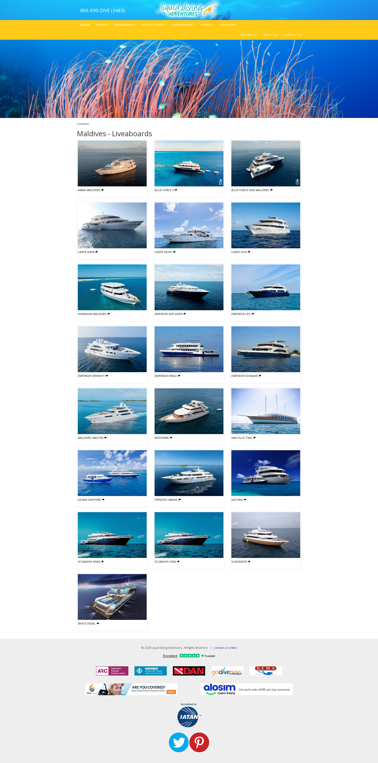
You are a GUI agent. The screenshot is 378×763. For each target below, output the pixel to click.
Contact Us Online (225, 648)
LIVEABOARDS (124, 25)
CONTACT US (292, 35)
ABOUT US (271, 35)
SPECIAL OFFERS (153, 25)
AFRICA (206, 25)
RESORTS (102, 25)
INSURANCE (248, 35)
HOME (85, 25)
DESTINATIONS (182, 25)
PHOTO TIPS (227, 25)
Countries (83, 124)
